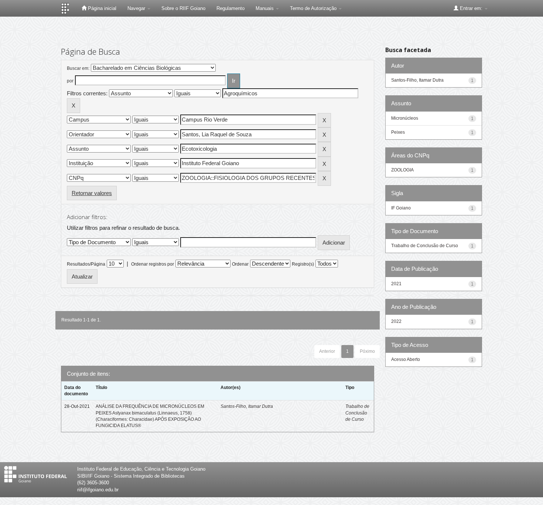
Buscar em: (78, 68)
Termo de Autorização (314, 8)
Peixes (398, 132)
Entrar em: (471, 8)
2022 (396, 321)
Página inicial (101, 8)
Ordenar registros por (152, 264)
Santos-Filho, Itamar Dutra (247, 406)
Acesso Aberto (405, 359)
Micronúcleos (404, 118)
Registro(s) (303, 264)
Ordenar (240, 264)
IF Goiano (401, 208)
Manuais (265, 8)
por (70, 80)
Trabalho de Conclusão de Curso (357, 413)
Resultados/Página (86, 264)
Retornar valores (92, 193)
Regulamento (230, 8)
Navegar (137, 8)
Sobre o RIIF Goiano (183, 8)
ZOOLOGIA (402, 170)
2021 (396, 283)
